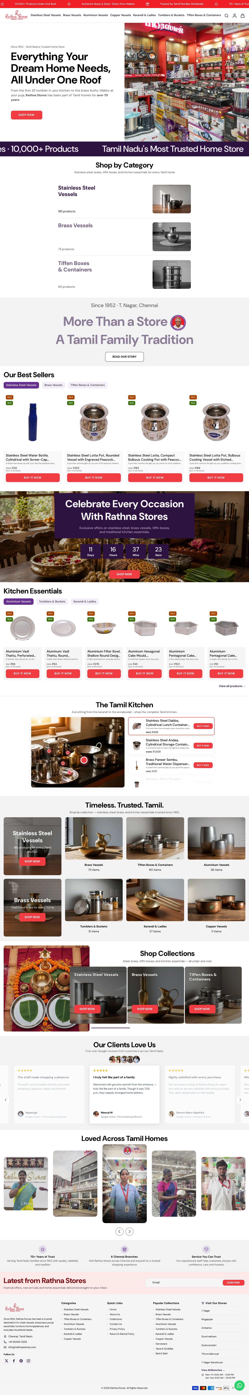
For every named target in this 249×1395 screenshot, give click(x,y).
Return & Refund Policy (122, 1333)
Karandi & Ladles (144, 15)
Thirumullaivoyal (210, 1353)
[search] (226, 15)
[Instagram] (28, 1361)
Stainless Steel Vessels (46, 15)
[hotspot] (84, 760)
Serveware (161, 1343)
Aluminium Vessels (95, 15)
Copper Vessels (120, 15)
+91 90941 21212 (17, 1341)
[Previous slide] (5, 1099)
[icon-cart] (242, 15)
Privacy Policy (117, 1329)
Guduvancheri (208, 1345)
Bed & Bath (162, 1353)
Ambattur (206, 1328)
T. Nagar (205, 1310)
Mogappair (207, 1319)
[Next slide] (240, 1099)
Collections (116, 1319)
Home (113, 1309)
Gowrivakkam (209, 1336)
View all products (230, 686)
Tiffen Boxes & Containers (204, 15)
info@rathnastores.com (22, 1347)
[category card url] (172, 199)
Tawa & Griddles (164, 1348)
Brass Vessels (72, 15)
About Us (115, 1314)
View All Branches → (213, 1370)
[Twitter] (6, 1361)
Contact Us (116, 1324)
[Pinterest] (21, 1361)
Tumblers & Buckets (171, 15)
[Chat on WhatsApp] (239, 1385)
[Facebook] (14, 1361)
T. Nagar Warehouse (212, 1362)
